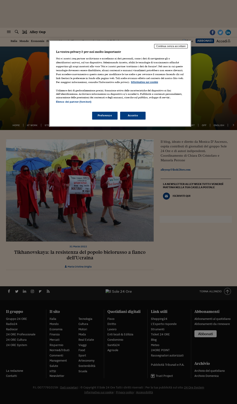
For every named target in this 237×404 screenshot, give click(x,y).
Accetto (133, 115)
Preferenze (105, 115)
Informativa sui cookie (144, 82)
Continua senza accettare (171, 46)
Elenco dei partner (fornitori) (73, 101)
